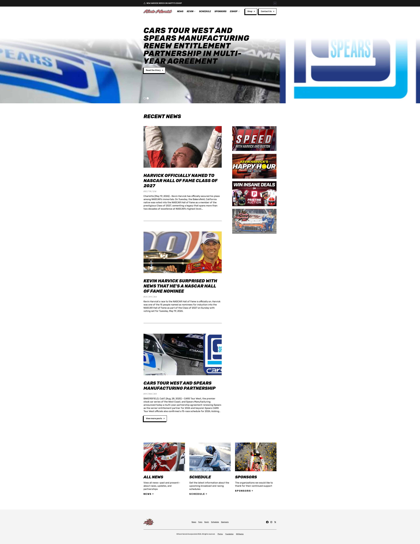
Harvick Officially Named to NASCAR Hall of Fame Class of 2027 (180, 180)
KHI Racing (239, 534)
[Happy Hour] (254, 166)
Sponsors (220, 11)
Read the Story (153, 55)
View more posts (154, 418)
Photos (220, 534)
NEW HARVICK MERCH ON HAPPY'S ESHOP (164, 3)
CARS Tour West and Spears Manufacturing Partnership (180, 386)
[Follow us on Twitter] (275, 522)
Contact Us (266, 11)
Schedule (205, 11)
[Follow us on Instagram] (271, 522)
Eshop (233, 11)
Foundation (229, 534)
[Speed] (254, 138)
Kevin (190, 11)
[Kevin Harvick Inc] (254, 221)
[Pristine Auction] (254, 193)
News (180, 11)
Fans (200, 522)
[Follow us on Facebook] (267, 522)
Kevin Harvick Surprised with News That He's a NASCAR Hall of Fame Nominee (180, 286)
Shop (249, 11)
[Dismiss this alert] (274, 3)
